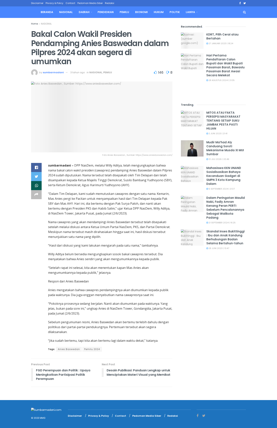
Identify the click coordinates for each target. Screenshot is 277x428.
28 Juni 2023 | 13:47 (218, 248)
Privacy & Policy (54, 3)
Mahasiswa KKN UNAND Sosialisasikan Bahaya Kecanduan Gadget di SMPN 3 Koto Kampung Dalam (223, 176)
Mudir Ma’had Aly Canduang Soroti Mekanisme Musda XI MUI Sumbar (225, 148)
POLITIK (175, 12)
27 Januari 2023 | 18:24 (220, 43)
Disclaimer (37, 3)
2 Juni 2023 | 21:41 (217, 133)
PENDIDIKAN (106, 12)
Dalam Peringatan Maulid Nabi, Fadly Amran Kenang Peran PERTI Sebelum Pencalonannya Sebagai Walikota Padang (225, 208)
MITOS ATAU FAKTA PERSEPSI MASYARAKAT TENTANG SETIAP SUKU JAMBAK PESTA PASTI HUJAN (223, 120)
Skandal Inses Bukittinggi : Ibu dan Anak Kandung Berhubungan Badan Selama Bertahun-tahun (225, 237)
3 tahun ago (77, 72)
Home (34, 23)
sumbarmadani (53, 72)
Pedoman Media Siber (90, 3)
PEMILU (124, 12)
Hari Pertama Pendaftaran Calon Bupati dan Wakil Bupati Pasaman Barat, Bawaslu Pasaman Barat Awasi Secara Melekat (225, 65)
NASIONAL (66, 12)
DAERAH (84, 12)
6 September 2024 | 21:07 (221, 188)
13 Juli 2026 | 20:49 (218, 159)
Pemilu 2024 (92, 349)
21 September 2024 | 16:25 (222, 222)
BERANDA (47, 12)
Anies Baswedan (69, 349)
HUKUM (159, 12)
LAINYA (190, 12)
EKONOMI (141, 12)
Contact (70, 3)
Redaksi (109, 3)
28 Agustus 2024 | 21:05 (221, 80)
